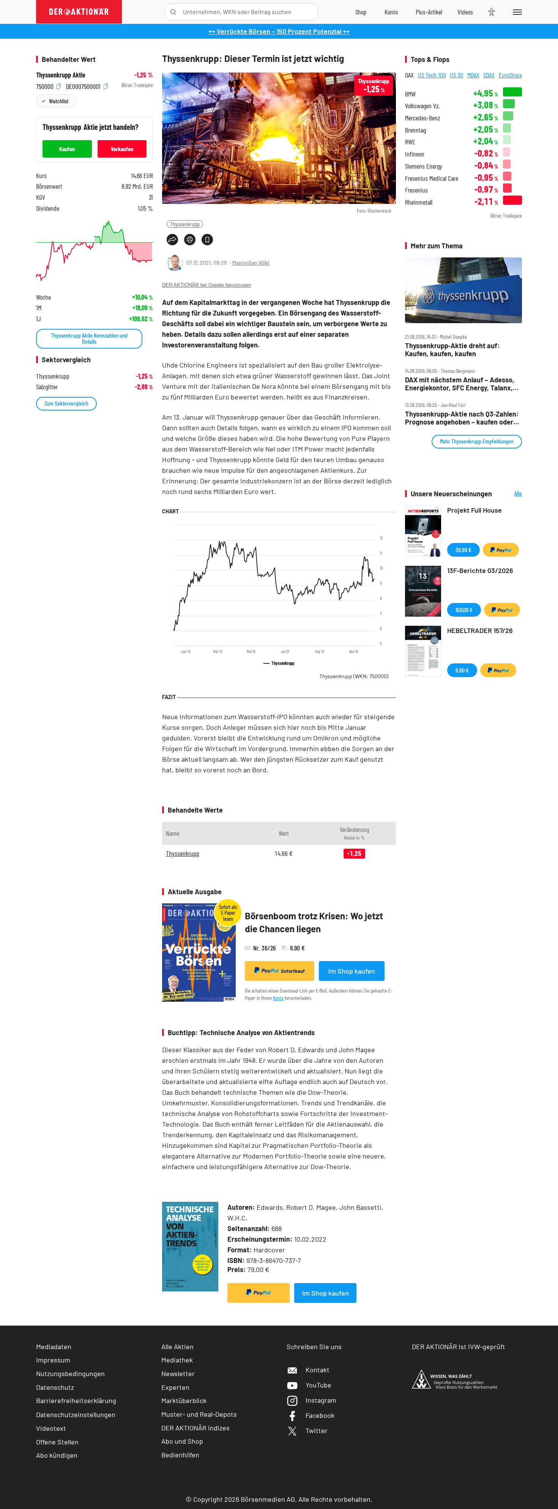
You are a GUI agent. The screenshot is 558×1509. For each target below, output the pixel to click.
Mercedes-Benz (422, 118)
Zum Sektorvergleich (66, 403)
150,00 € (464, 609)
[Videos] (465, 12)
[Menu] (516, 12)
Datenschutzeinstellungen (75, 1414)
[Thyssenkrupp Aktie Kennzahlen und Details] (94, 251)
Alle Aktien (177, 1346)
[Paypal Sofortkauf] (258, 1293)
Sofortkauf (293, 971)
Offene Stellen (57, 1442)
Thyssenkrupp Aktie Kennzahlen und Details (89, 338)
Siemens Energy (423, 166)
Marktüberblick (183, 1400)
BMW (410, 94)
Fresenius (416, 190)
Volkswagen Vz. (422, 106)
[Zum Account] (391, 12)
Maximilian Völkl (250, 262)
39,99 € (463, 549)
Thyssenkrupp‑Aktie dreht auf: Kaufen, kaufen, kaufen (452, 349)
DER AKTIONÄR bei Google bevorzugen (206, 285)
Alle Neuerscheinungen (509, 494)
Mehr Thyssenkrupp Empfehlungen (477, 441)
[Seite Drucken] (189, 239)
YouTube (318, 1385)
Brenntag (415, 130)
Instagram (321, 1400)
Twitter (317, 1430)
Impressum (53, 1360)
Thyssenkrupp (185, 223)
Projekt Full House (474, 510)
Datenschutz (55, 1387)
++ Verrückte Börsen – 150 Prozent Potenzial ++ (279, 31)
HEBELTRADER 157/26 (480, 630)
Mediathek (177, 1360)
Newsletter (178, 1373)
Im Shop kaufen (351, 971)
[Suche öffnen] (173, 12)
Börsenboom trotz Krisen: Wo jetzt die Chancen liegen (314, 922)
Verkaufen (122, 148)
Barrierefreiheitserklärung (76, 1400)
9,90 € (462, 670)
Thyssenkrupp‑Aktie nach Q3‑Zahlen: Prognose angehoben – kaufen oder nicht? (462, 418)
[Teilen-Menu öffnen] (172, 239)
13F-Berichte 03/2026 (480, 570)
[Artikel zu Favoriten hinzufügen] (207, 239)
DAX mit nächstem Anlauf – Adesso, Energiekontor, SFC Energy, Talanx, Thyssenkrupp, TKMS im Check (459, 383)
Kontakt (317, 1369)
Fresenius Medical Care (431, 178)
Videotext (51, 1428)
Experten (175, 1387)
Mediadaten (53, 1346)
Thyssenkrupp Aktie (60, 75)
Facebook (320, 1415)
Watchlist (58, 100)
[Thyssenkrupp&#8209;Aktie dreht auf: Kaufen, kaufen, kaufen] (463, 290)
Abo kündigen (56, 1455)
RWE (410, 142)
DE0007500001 (84, 85)
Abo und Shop (182, 1441)
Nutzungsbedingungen (70, 1373)
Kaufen (67, 148)
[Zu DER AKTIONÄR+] (429, 12)
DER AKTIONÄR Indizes (195, 1428)
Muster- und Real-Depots (199, 1414)
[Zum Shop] (361, 12)
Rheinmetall (418, 202)
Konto (278, 997)
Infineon (414, 154)
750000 (45, 85)
